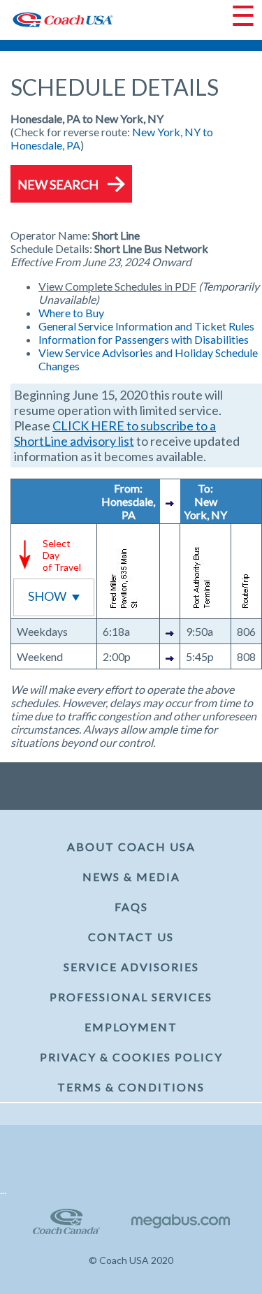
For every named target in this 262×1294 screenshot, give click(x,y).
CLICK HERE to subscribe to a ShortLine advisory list (115, 433)
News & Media (131, 876)
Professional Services (131, 996)
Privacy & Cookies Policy (131, 1056)
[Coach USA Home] (58, 20)
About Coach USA (131, 846)
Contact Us (131, 936)
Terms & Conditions (131, 1086)
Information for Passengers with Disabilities (143, 339)
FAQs (131, 906)
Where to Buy (71, 312)
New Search (58, 184)
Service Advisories (131, 966)
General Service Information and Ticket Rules (146, 326)
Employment (131, 1026)
